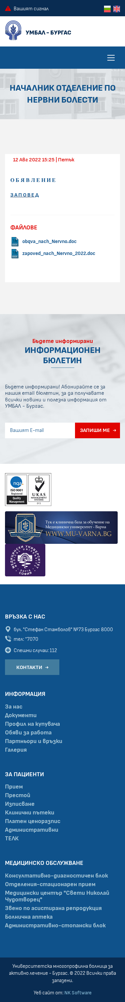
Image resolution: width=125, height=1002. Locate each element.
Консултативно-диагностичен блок (56, 876)
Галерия (16, 750)
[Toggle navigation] (111, 57)
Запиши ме (95, 430)
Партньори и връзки (33, 741)
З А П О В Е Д (24, 195)
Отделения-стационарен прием (50, 884)
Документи (21, 715)
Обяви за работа (28, 733)
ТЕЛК (12, 839)
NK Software (78, 992)
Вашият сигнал (31, 8)
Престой (17, 795)
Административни (31, 830)
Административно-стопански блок (55, 926)
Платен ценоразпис (32, 821)
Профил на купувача (32, 724)
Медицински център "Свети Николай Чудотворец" (57, 896)
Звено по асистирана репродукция (53, 908)
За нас (13, 707)
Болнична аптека (29, 917)
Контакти (29, 667)
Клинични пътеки (29, 813)
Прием (14, 787)
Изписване (20, 804)
